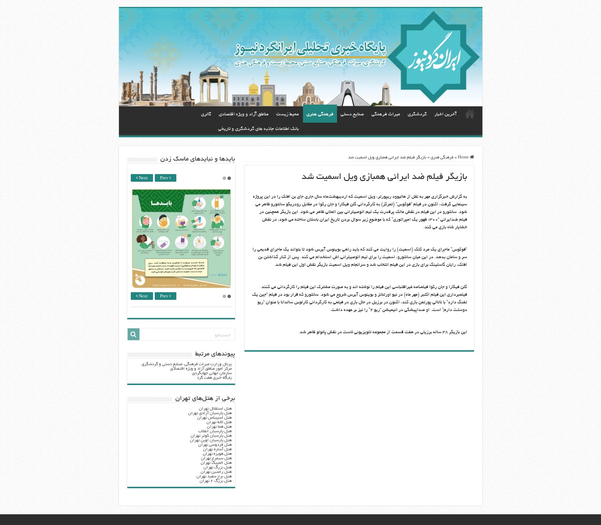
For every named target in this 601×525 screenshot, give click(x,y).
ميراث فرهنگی (385, 114)
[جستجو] (133, 334)
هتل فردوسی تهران (215, 445)
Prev (164, 178)
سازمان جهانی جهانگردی (212, 373)
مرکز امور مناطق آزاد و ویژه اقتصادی (201, 369)
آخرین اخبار (445, 114)
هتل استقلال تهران (215, 409)
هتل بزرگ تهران (217, 467)
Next (143, 178)
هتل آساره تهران (217, 449)
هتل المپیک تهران (216, 463)
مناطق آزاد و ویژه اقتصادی (244, 114)
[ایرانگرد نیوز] (300, 57)
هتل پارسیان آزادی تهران (210, 413)
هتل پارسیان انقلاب (215, 431)
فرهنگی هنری (320, 114)
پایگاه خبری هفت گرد (214, 378)
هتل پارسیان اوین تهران (211, 440)
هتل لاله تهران (219, 422)
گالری (206, 114)
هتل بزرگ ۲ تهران (216, 481)
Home (464, 157)
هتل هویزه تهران (217, 454)
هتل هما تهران (219, 427)
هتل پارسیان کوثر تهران (211, 436)
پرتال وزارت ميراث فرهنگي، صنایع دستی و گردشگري (187, 364)
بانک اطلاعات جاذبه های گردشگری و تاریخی (258, 129)
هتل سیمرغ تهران (216, 458)
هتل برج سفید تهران (214, 476)
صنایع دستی (352, 114)
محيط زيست (287, 114)
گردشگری (417, 114)
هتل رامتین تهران (216, 472)
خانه (470, 113)
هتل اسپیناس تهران (214, 418)
